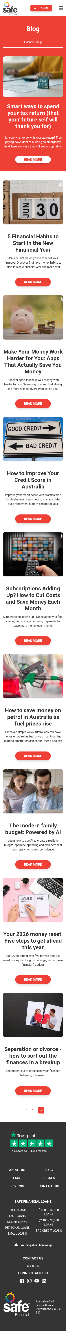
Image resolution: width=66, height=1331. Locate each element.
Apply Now (41, 8)
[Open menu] (61, 8)
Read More (33, 159)
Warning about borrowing (36, 1245)
